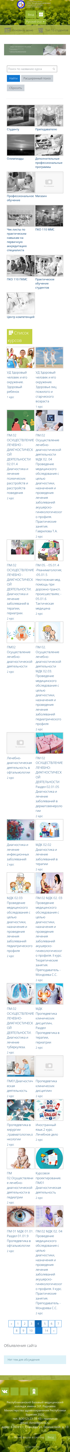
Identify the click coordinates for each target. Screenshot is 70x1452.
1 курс (10, 397)
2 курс (10, 498)
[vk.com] (5, 1391)
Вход (31, 14)
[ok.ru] (34, 1391)
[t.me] (14, 1391)
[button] (35, 21)
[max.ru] (24, 1391)
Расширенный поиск (37, 78)
